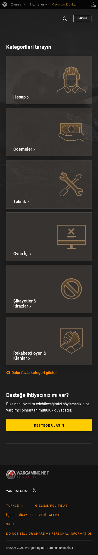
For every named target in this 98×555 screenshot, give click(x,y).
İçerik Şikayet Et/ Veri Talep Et (34, 515)
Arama (65, 21)
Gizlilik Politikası (52, 505)
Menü (82, 18)
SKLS (10, 524)
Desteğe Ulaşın (49, 425)
